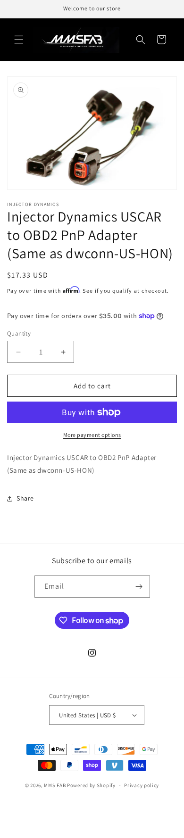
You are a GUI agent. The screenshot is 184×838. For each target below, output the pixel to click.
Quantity (19, 333)
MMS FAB (55, 785)
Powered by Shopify (91, 785)
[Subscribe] (139, 586)
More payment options (92, 434)
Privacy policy (141, 785)
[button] (18, 39)
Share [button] (25, 498)
